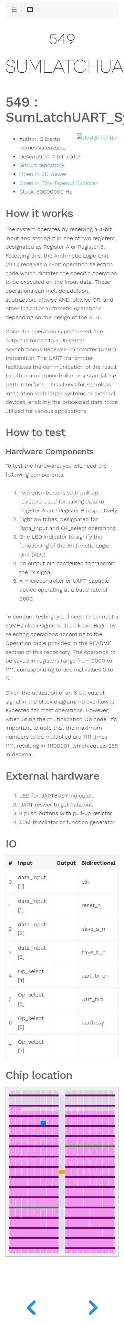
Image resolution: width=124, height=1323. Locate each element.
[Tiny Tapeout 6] (93, 1306)
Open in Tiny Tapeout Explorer (58, 183)
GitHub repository (41, 165)
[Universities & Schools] (31, 1306)
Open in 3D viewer (43, 174)
